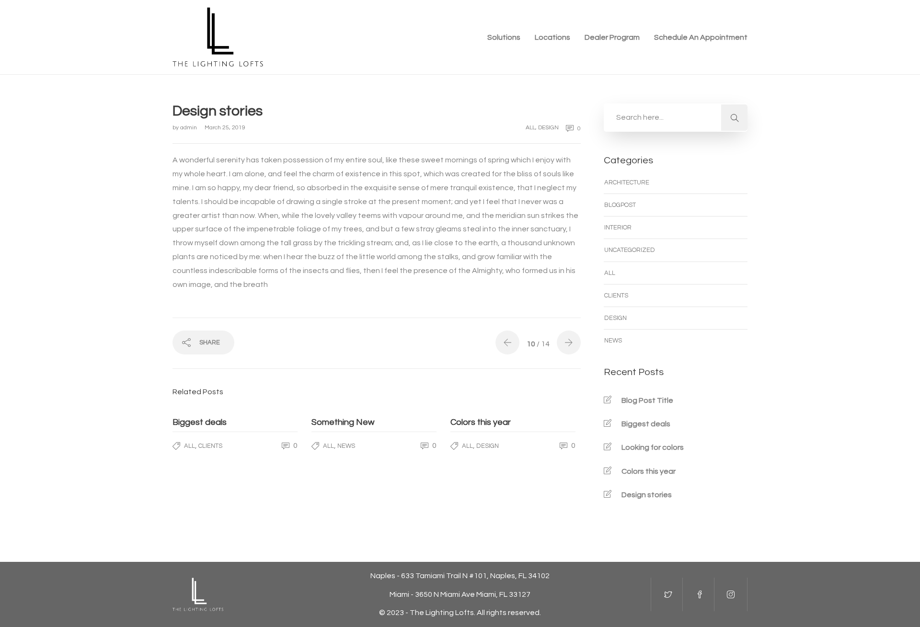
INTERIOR (618, 227)
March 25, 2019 (225, 128)
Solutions (503, 37)
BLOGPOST (620, 205)
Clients (210, 446)
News (346, 446)
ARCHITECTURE (626, 182)
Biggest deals (645, 424)
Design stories (646, 495)
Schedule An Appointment (701, 37)
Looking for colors (652, 447)
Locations (552, 37)
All (530, 128)
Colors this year (648, 471)
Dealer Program (612, 37)
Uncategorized (629, 250)
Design (548, 128)
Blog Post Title (647, 400)
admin (189, 128)
